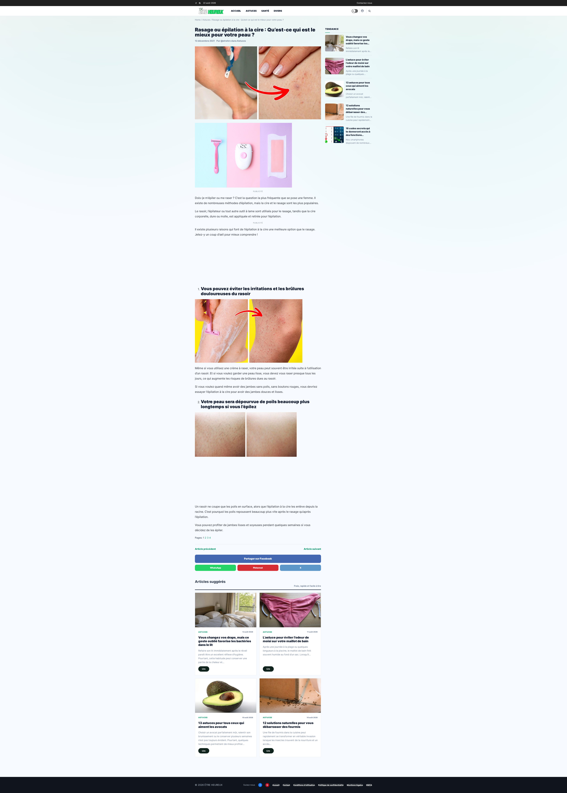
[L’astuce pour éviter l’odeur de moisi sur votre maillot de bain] (290, 610)
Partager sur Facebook (258, 558)
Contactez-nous (364, 3)
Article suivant (312, 548)
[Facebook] (196, 3)
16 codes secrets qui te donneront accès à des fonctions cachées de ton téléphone (358, 131)
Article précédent (205, 548)
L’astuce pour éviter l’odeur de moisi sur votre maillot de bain (286, 639)
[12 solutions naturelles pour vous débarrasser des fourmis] (290, 695)
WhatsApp (215, 567)
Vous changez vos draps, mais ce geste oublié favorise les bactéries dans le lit (224, 641)
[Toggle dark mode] (355, 11)
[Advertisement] (258, 260)
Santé (265, 10)
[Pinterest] (200, 3)
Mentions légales (355, 785)
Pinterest (258, 567)
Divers (278, 10)
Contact (286, 785)
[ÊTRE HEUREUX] (362, 10)
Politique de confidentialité (331, 785)
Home (198, 19)
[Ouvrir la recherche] (369, 11)
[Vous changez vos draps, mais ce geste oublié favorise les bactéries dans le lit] (225, 610)
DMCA (369, 785)
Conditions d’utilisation (304, 785)
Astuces (251, 10)
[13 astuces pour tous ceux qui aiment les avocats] (225, 695)
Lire (204, 669)
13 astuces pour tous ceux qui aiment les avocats (221, 724)
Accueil (236, 10)
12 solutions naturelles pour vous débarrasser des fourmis (288, 724)
